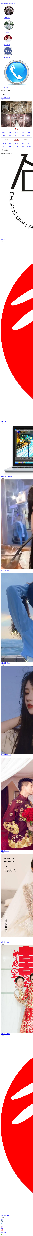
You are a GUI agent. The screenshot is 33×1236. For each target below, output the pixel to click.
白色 (23, 135)
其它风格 (29, 146)
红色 (10, 135)
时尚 (29, 143)
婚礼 (5, 98)
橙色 (23, 132)
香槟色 (4, 132)
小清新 (4, 146)
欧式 (16, 143)
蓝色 (10, 132)
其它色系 (29, 135)
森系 (10, 146)
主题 (16, 146)
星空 (23, 146)
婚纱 (8, 98)
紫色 (4, 135)
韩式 (23, 143)
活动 (2, 98)
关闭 (2, 99)
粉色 (16, 132)
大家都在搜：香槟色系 (8, 3)
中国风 (4, 143)
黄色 (29, 132)
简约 (10, 143)
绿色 (16, 135)
